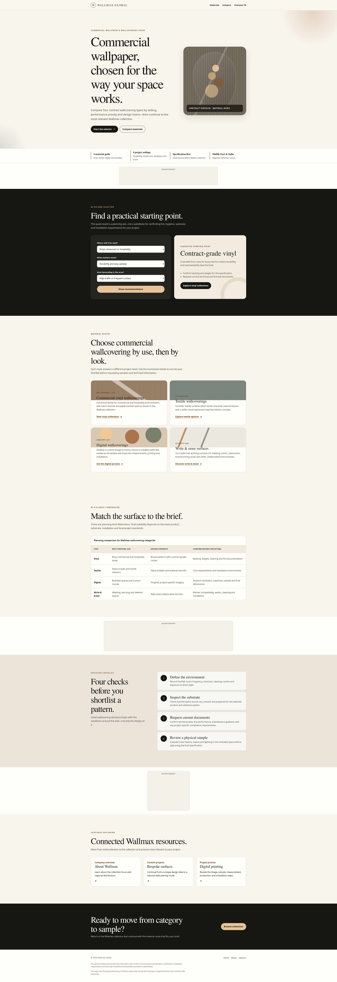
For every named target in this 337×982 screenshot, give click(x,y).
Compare (226, 5)
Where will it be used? (107, 243)
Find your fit (240, 5)
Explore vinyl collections (195, 285)
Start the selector (103, 129)
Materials (214, 5)
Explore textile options (188, 416)
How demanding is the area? (110, 272)
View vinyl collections (109, 416)
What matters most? (106, 257)
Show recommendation (130, 289)
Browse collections (233, 926)
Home (226, 957)
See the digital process (109, 463)
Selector (242, 957)
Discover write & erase (188, 463)
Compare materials (132, 129)
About (234, 957)
